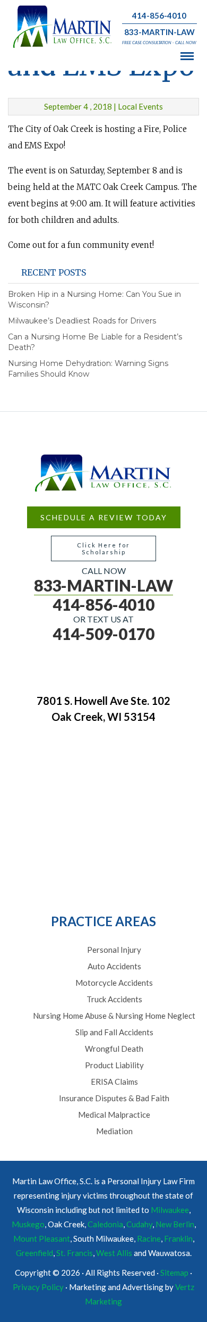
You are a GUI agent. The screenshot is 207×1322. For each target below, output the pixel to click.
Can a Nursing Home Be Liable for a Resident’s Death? (95, 342)
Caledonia (105, 1224)
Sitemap (174, 1272)
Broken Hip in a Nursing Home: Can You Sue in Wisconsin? (94, 299)
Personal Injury (114, 949)
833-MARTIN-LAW (159, 32)
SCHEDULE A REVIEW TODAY (103, 517)
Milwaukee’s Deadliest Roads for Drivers (82, 321)
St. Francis (74, 1253)
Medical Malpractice (114, 1114)
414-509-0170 (103, 633)
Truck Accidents (114, 999)
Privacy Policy (38, 1287)
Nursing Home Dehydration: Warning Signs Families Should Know (88, 369)
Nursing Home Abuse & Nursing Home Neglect (114, 1015)
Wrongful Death (114, 1048)
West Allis (114, 1253)
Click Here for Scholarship (103, 548)
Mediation (114, 1131)
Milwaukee (170, 1210)
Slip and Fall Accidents (114, 1032)
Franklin (178, 1238)
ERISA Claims (114, 1081)
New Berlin (175, 1224)
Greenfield (34, 1253)
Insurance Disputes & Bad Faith (114, 1098)
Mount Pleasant (41, 1238)
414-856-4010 (159, 15)
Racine (149, 1238)
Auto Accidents (114, 966)
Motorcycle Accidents (114, 982)
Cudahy (139, 1224)
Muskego (28, 1224)
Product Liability (114, 1065)
